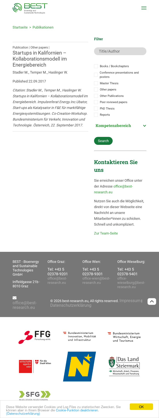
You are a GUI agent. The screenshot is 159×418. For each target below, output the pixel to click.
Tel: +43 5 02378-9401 (127, 271)
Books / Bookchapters (114, 66)
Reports (105, 114)
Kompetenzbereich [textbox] (113, 125)
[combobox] (120, 125)
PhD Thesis (107, 108)
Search (103, 141)
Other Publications (112, 96)
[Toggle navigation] (143, 8)
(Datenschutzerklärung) (23, 413)
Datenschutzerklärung (70, 305)
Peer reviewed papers (113, 102)
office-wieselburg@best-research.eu (131, 282)
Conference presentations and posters (119, 75)
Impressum (130, 300)
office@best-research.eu (57, 280)
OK (141, 406)
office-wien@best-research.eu (96, 280)
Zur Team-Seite (106, 233)
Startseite (20, 27)
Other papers (108, 89)
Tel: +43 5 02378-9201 (58, 271)
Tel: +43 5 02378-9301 (92, 271)
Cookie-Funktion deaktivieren (77, 410)
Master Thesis (109, 83)
